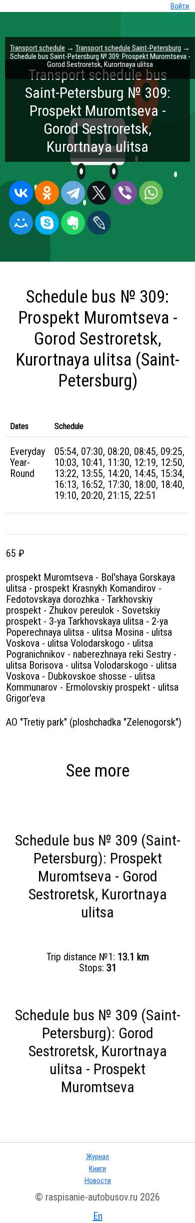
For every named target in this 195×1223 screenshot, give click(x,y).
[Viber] (125, 190)
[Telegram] (73, 190)
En (97, 1216)
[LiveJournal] (99, 220)
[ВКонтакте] (21, 190)
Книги (97, 1168)
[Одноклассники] (47, 190)
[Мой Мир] (21, 220)
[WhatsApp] (151, 190)
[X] (99, 190)
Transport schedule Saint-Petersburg (128, 47)
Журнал (97, 1156)
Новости (97, 1180)
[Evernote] (73, 220)
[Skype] (47, 220)
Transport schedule (37, 47)
